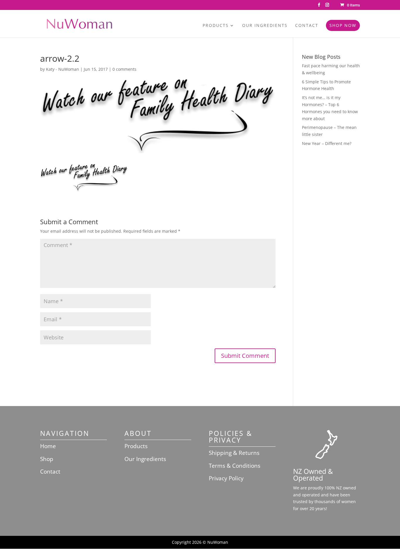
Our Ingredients (265, 25)
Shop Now (342, 25)
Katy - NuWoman (62, 69)
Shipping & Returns (234, 453)
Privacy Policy (226, 478)
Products (216, 25)
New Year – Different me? (326, 143)
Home (48, 446)
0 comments (124, 69)
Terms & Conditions (234, 465)
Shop (46, 459)
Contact (306, 25)
